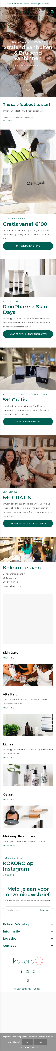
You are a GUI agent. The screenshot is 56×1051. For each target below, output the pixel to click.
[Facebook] (21, 971)
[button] (5, 11)
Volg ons (8, 875)
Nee (41, 1042)
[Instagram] (27, 971)
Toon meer (9, 657)
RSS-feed (37, 989)
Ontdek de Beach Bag (28, 246)
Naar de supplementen (28, 421)
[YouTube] (34, 971)
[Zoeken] (46, 11)
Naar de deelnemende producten (28, 334)
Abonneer (44, 910)
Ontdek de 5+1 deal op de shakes (28, 523)
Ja (27, 1042)
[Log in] (40, 11)
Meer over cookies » (29, 1048)
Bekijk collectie (8, 121)
